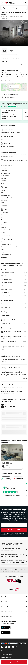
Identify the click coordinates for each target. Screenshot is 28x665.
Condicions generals (6, 651)
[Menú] (2, 2)
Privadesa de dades (6, 654)
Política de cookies (6, 657)
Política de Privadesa (16, 534)
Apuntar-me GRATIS (14, 530)
